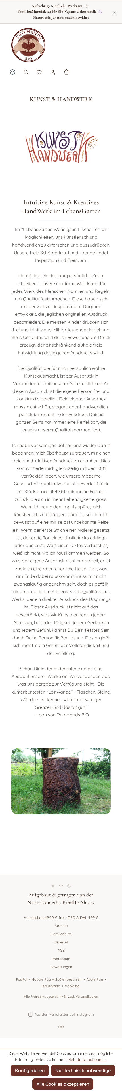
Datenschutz (61, 934)
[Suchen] (25, 72)
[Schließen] (115, 12)
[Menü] (12, 71)
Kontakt (61, 925)
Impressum (61, 958)
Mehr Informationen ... (87, 1059)
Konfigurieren (30, 1070)
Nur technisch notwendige (83, 1070)
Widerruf (61, 942)
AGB (61, 950)
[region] (61, 797)
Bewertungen (61, 966)
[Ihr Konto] (53, 71)
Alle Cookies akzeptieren (63, 1084)
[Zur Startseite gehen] (28, 45)
